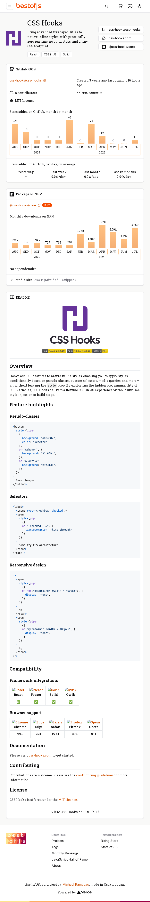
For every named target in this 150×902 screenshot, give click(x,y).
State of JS (109, 847)
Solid (66, 54)
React (33, 54)
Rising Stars (109, 841)
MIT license (67, 800)
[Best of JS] (29, 6)
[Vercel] (84, 892)
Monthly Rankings (65, 853)
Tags (55, 847)
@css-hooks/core (23, 205)
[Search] (106, 6)
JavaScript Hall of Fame (70, 859)
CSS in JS (50, 54)
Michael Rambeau (75, 884)
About (56, 866)
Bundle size (45, 280)
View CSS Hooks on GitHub (72, 812)
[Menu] (9, 6)
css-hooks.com (40, 755)
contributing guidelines (94, 775)
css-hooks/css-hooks (26, 80)
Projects (58, 841)
